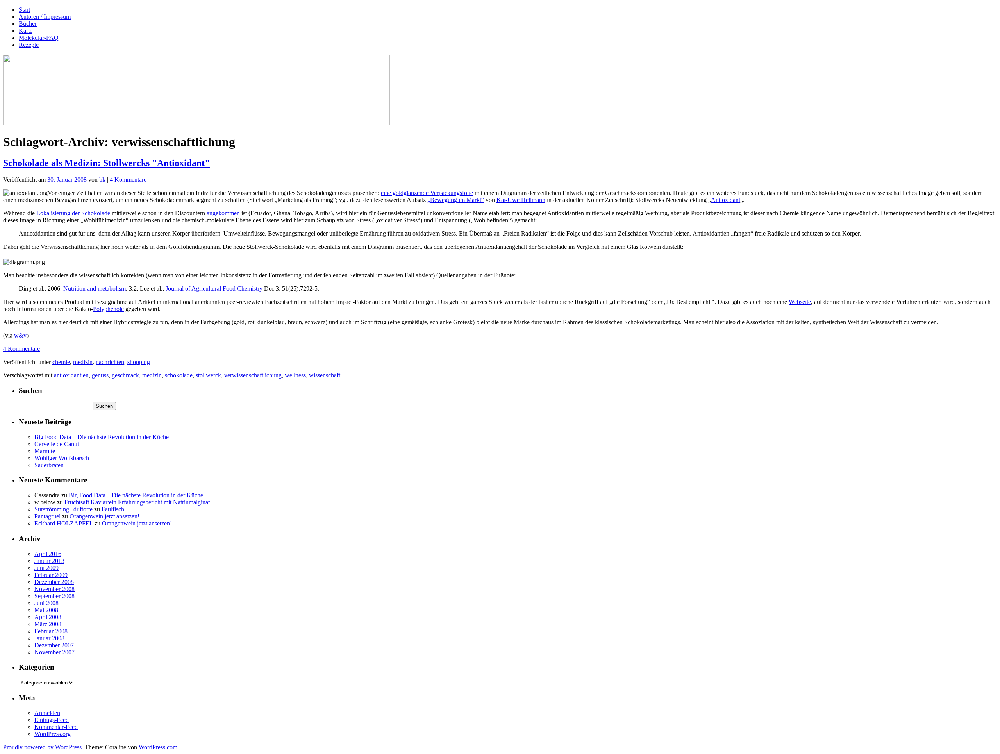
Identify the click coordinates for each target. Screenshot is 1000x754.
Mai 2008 (46, 610)
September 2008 (54, 596)
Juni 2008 (46, 603)
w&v (20, 335)
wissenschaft (324, 375)
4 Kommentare (128, 179)
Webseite (800, 301)
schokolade (179, 375)
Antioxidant (725, 200)
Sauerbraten (49, 465)
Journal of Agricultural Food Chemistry (214, 288)
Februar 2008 (51, 631)
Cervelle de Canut (56, 444)
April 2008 (47, 617)
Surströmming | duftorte (63, 509)
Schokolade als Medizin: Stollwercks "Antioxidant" (106, 163)
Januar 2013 (49, 560)
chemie (61, 362)
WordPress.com (158, 747)
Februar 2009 (51, 575)
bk (102, 179)
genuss (100, 375)
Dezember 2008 (54, 582)
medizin (83, 362)
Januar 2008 (49, 638)
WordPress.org (52, 734)
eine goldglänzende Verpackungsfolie (427, 192)
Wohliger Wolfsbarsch (61, 458)
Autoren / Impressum (45, 16)
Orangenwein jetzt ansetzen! (104, 516)
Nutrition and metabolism (94, 288)
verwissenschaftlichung (253, 375)
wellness (295, 375)
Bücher (28, 23)
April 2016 (47, 553)
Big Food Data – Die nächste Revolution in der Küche (101, 437)
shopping (138, 362)
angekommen (223, 213)
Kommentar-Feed (56, 727)
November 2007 (54, 652)
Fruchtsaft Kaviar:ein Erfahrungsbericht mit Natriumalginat (137, 502)
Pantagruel (47, 516)
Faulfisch (113, 509)
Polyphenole (108, 309)
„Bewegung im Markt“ (455, 200)
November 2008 (54, 589)
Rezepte (29, 44)
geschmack (125, 375)
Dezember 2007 (54, 645)
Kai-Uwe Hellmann (520, 200)
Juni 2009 (46, 568)
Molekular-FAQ (39, 37)
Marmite (44, 451)
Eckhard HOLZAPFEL (63, 523)
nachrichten (110, 362)
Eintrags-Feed (51, 719)
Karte (25, 30)
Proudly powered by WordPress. (43, 747)
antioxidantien (71, 375)
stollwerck (208, 375)
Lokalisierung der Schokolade (73, 213)
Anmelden (47, 712)
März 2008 (47, 624)
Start (24, 9)
